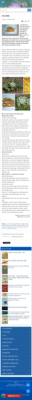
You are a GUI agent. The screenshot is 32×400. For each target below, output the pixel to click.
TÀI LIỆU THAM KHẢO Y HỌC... (11, 359)
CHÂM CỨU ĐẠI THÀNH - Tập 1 (17, 252)
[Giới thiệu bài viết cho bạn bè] (23, 21)
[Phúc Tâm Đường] (16, 3)
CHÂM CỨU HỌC (7, 342)
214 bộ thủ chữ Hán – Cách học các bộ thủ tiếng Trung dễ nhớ (18, 294)
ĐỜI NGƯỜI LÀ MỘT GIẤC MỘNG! (17, 307)
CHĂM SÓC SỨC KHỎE (8, 366)
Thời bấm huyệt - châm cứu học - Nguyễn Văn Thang (17, 299)
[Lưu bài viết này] (29, 21)
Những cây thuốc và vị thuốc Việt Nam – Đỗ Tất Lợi (19, 266)
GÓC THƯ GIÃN (6, 370)
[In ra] (26, 21)
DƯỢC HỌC (5, 346)
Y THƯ (4, 335)
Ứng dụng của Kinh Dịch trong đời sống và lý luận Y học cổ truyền (19, 286)
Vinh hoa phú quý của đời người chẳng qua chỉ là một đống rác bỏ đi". (18, 312)
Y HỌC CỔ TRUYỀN (7, 339)
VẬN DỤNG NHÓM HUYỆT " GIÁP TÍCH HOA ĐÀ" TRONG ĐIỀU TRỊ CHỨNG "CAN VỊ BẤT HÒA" (19, 317)
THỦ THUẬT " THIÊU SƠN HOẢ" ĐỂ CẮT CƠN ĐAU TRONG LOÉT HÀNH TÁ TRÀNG (19, 277)
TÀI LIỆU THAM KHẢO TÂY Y (10, 356)
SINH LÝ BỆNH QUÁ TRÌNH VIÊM (17, 260)
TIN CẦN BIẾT (6, 332)
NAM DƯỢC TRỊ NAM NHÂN (10, 349)
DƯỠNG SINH (6, 353)
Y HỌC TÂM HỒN (7, 328)
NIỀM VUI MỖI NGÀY (8, 373)
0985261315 (14, 395)
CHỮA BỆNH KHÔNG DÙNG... (10, 363)
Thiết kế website (25, 395)
